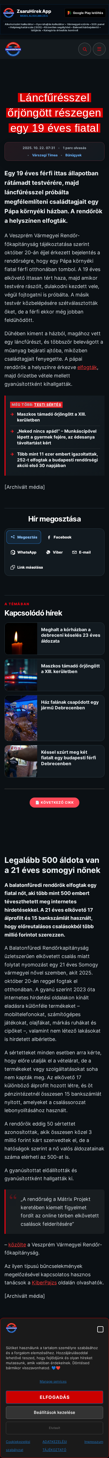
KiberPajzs (44, 1282)
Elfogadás (55, 1397)
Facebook (63, 537)
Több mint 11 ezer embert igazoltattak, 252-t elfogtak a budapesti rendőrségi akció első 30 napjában (57, 459)
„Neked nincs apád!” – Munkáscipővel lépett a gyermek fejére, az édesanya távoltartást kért (56, 436)
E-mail (85, 552)
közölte (17, 1245)
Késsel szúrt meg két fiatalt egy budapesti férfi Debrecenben (68, 757)
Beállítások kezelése (54, 1412)
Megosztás (27, 537)
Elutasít (54, 1428)
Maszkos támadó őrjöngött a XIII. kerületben (51, 417)
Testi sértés (47, 405)
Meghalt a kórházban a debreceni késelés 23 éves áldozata (70, 635)
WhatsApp (26, 552)
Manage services (53, 1381)
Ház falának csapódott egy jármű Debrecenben (70, 704)
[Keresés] (84, 49)
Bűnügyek (73, 155)
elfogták (87, 367)
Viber (58, 552)
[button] (100, 1329)
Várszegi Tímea (45, 155)
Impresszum (93, 1442)
